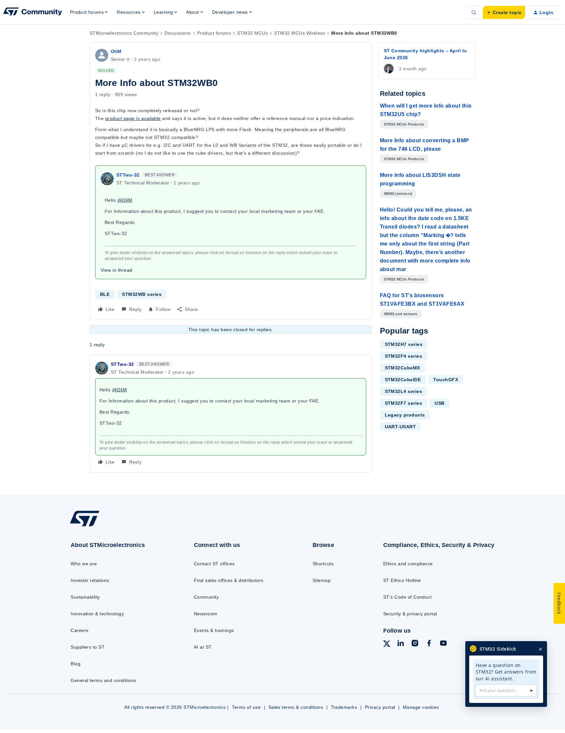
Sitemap (322, 580)
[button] (504, 12)
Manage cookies (421, 707)
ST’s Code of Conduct (407, 597)
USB (439, 403)
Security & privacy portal (410, 613)
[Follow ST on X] (386, 644)
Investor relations (90, 580)
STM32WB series (142, 294)
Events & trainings (214, 630)
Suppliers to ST (88, 647)
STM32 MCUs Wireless (299, 33)
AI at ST (203, 647)
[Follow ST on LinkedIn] (400, 644)
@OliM (124, 200)
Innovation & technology (97, 613)
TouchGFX (445, 379)
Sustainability (85, 597)
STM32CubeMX (402, 367)
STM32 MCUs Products (404, 124)
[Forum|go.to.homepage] (32, 12)
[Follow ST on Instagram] (415, 644)
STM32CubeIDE (403, 379)
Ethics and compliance (408, 563)
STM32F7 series (403, 403)
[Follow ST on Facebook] (429, 644)
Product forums (214, 33)
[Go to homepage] (118, 526)
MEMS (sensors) (398, 194)
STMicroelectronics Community (124, 33)
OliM (116, 51)
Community (206, 597)
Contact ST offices (214, 563)
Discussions (177, 33)
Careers (79, 630)
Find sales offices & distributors (229, 580)
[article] (230, 413)
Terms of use (246, 707)
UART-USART (400, 426)
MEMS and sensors (401, 314)
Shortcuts (323, 563)
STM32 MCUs (252, 33)
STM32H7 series (404, 344)
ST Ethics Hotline (402, 580)
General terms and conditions (103, 680)
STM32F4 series (403, 356)
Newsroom (205, 613)
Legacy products (405, 415)
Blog (75, 663)
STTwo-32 (128, 175)
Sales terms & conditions (295, 707)
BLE (105, 294)
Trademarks (344, 707)
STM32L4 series (403, 391)
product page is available (133, 118)
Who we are (84, 563)
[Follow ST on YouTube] (443, 644)
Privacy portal (380, 707)
